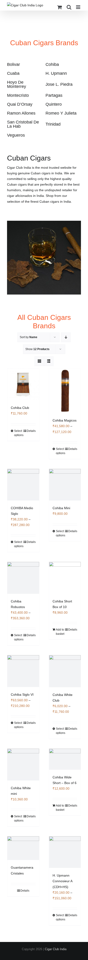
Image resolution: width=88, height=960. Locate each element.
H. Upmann (56, 73)
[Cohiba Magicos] (65, 391)
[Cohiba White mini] (23, 765)
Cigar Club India (55, 949)
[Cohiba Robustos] (23, 578)
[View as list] (48, 361)
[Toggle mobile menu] (78, 7)
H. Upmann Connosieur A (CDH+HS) (62, 881)
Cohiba (52, 64)
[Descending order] (65, 337)
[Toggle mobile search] (69, 7)
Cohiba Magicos (65, 420)
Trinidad (53, 124)
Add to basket (60, 631)
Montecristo (18, 95)
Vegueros (16, 135)
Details (31, 431)
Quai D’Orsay (19, 104)
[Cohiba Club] (23, 384)
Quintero (54, 104)
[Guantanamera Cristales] (23, 848)
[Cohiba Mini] (65, 485)
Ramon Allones (21, 113)
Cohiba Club (20, 408)
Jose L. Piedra (59, 84)
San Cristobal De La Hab (23, 124)
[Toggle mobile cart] (59, 7)
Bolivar (13, 64)
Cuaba (13, 73)
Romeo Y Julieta (61, 113)
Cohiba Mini (61, 508)
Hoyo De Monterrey (16, 84)
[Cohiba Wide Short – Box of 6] (65, 759)
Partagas (54, 95)
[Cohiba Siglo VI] (23, 671)
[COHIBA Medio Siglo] (23, 485)
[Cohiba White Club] (65, 671)
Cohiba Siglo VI (22, 694)
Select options (18, 433)
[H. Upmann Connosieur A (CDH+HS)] (65, 852)
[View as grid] (39, 361)
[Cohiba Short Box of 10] (65, 578)
